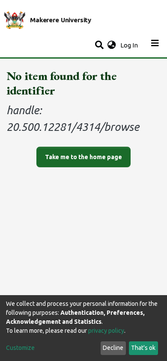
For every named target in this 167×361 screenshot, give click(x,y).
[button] (111, 45)
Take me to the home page (83, 157)
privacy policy (106, 330)
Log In (130, 45)
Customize (20, 347)
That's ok (143, 347)
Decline (113, 347)
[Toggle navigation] (155, 45)
